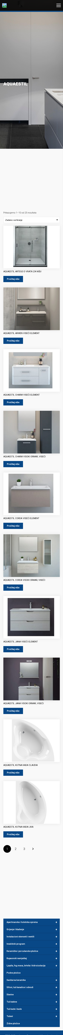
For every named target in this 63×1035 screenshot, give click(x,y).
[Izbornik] (59, 5)
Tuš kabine (32, 1002)
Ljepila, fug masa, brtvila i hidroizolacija (32, 965)
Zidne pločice (13, 1023)
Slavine (32, 994)
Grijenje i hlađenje (32, 929)
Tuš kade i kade (32, 1009)
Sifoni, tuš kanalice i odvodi (32, 987)
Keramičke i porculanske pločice (32, 951)
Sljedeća (33, 849)
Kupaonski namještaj (32, 958)
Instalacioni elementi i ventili (32, 936)
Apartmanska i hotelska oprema (32, 922)
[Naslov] (4, 5)
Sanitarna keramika (32, 980)
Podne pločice (14, 973)
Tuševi (32, 1016)
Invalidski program (32, 944)
